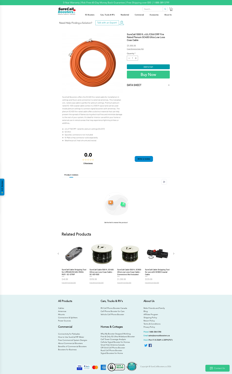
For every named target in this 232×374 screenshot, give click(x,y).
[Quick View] (74, 253)
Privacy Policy (149, 327)
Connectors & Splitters (67, 317)
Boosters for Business (67, 349)
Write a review (144, 159)
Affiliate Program (151, 314)
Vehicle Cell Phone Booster (112, 314)
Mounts (61, 314)
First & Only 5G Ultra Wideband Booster (116, 336)
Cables (61, 308)
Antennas (62, 311)
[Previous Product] (58, 253)
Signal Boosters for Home (112, 353)
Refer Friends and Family (154, 308)
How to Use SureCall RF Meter (71, 337)
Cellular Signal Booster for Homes (115, 342)
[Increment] (136, 58)
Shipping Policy (150, 317)
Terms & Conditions (152, 324)
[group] (116, 263)
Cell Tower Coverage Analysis (113, 339)
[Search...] (165, 9)
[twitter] (145, 345)
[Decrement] (129, 58)
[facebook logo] (150, 345)
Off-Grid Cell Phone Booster (113, 347)
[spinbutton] (132, 58)
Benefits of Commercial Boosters (72, 346)
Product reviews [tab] (71, 175)
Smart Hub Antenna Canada (113, 345)
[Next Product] (173, 253)
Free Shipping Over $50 (135, 49)
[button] (171, 9)
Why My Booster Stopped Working (116, 334)
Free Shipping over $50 (139, 2)
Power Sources (64, 321)
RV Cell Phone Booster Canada (113, 308)
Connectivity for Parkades (69, 334)
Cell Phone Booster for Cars (112, 311)
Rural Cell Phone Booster (111, 350)
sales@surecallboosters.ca (159, 335)
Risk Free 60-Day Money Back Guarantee (103, 2)
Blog (146, 311)
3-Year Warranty (71, 2)
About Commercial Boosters (70, 343)
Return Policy (149, 321)
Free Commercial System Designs (72, 340)
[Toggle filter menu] (164, 182)
